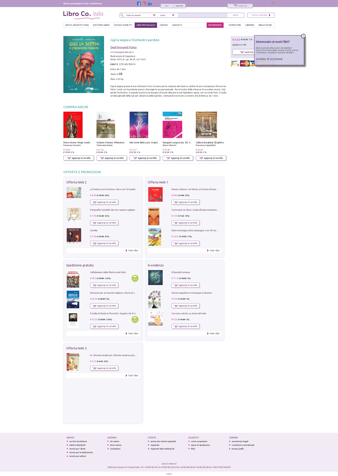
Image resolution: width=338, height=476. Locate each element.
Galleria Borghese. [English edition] (213, 142)
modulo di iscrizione (269, 58)
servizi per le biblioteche (81, 452)
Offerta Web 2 (76, 182)
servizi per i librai (77, 449)
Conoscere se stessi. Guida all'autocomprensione (196, 210)
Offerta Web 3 (76, 348)
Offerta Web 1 (158, 182)
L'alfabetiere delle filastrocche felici (108, 272)
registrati (179, 6)
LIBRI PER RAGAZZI (145, 25)
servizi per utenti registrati (163, 441)
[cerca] (235, 15)
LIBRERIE (249, 25)
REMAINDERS (215, 25)
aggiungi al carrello (81, 158)
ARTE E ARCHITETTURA (77, 25)
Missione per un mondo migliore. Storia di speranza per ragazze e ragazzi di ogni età (133, 293)
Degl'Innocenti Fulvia (123, 47)
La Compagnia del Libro (122, 52)
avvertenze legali (240, 441)
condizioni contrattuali (243, 445)
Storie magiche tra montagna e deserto (191, 293)
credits (169, 474)
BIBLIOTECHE (265, 25)
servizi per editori (77, 456)
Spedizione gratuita (79, 265)
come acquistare (199, 441)
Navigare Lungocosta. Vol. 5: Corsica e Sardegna (186, 142)
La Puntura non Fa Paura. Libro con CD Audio (113, 189)
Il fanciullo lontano (180, 272)
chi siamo (114, 441)
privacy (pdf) (238, 449)
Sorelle (93, 230)
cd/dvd (164, 25)
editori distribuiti (77, 445)
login (167, 6)
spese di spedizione (200, 445)
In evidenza (156, 265)
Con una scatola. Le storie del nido (188, 313)
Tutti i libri (133, 250)
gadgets (177, 25)
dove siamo (115, 445)
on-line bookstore (78, 441)
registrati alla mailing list (162, 449)
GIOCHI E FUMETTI (123, 25)
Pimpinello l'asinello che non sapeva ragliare (112, 210)
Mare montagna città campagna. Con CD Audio (195, 230)
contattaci (115, 449)
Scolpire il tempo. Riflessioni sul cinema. (116, 142)
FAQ (193, 449)
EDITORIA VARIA (101, 25)
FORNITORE (235, 25)
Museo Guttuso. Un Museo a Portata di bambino (196, 189)
